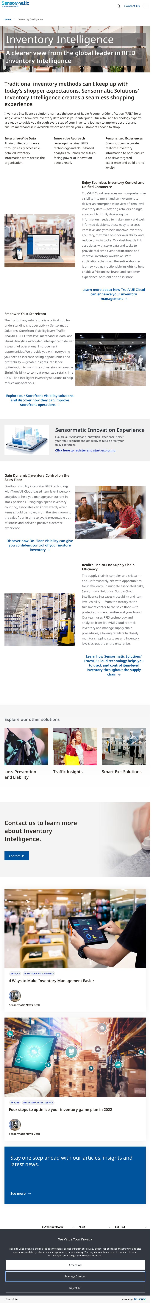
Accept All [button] (75, 1265)
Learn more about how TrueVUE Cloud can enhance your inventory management (113, 294)
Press (82, 1227)
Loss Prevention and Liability (20, 774)
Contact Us (132, 6)
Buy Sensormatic (52, 1227)
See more (18, 1193)
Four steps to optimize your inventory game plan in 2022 (60, 1109)
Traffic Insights (68, 771)
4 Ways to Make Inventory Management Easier (51, 980)
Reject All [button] (75, 1288)
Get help (120, 1227)
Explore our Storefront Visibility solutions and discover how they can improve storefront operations (40, 400)
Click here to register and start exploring (85, 450)
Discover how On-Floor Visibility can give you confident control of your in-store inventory (40, 545)
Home (7, 19)
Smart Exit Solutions (121, 771)
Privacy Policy (12, 1299)
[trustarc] (139, 1299)
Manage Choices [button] (75, 1276)
